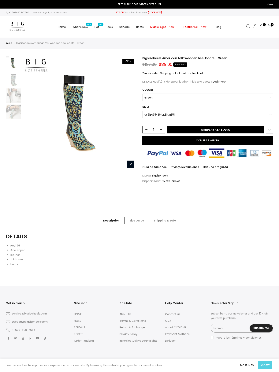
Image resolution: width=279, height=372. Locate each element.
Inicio (9, 43)
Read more (218, 82)
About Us (125, 314)
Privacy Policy (128, 334)
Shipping (165, 73)
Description (111, 220)
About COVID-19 (175, 327)
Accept (265, 365)
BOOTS (78, 334)
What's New (82, 26)
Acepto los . (239, 338)
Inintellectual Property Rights (138, 341)
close (270, 4)
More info (247, 365)
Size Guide (136, 220)
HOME (78, 314)
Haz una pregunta (215, 167)
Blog (218, 27)
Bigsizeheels (160, 175)
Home (62, 27)
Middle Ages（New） (163, 27)
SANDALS (79, 327)
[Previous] (29, 113)
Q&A (168, 321)
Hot (98, 26)
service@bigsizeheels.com (51, 12)
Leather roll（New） (196, 27)
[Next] (130, 113)
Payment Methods (177, 334)
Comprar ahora (208, 140)
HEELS (77, 321)
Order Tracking (84, 341)
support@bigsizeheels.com (30, 322)
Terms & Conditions (133, 321)
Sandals (124, 27)
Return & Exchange (132, 327)
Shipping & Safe (165, 220)
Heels (109, 27)
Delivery (170, 341)
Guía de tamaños (154, 167)
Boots (140, 27)
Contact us (172, 314)
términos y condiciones (246, 338)
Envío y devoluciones (184, 167)
